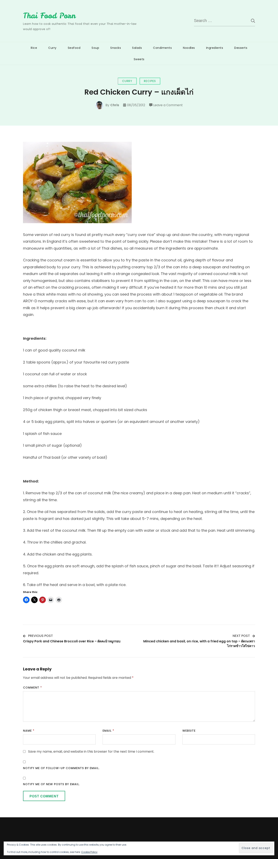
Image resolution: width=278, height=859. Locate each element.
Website (189, 731)
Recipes (150, 81)
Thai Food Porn (49, 16)
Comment (32, 687)
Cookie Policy (89, 852)
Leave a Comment (168, 105)
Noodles (189, 48)
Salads (137, 48)
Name (28, 731)
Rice (34, 48)
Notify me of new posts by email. (51, 784)
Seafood (74, 48)
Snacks (115, 48)
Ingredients (214, 48)
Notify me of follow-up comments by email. (61, 768)
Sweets (139, 59)
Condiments (162, 48)
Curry (52, 48)
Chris (114, 105)
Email (108, 731)
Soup (95, 48)
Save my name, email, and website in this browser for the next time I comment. (91, 751)
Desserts (240, 48)
